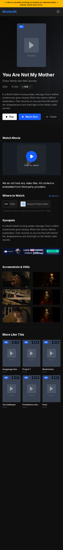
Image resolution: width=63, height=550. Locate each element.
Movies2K (9, 11)
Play (11, 116)
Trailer (53, 116)
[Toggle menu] (58, 11)
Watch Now (31, 116)
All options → (55, 196)
